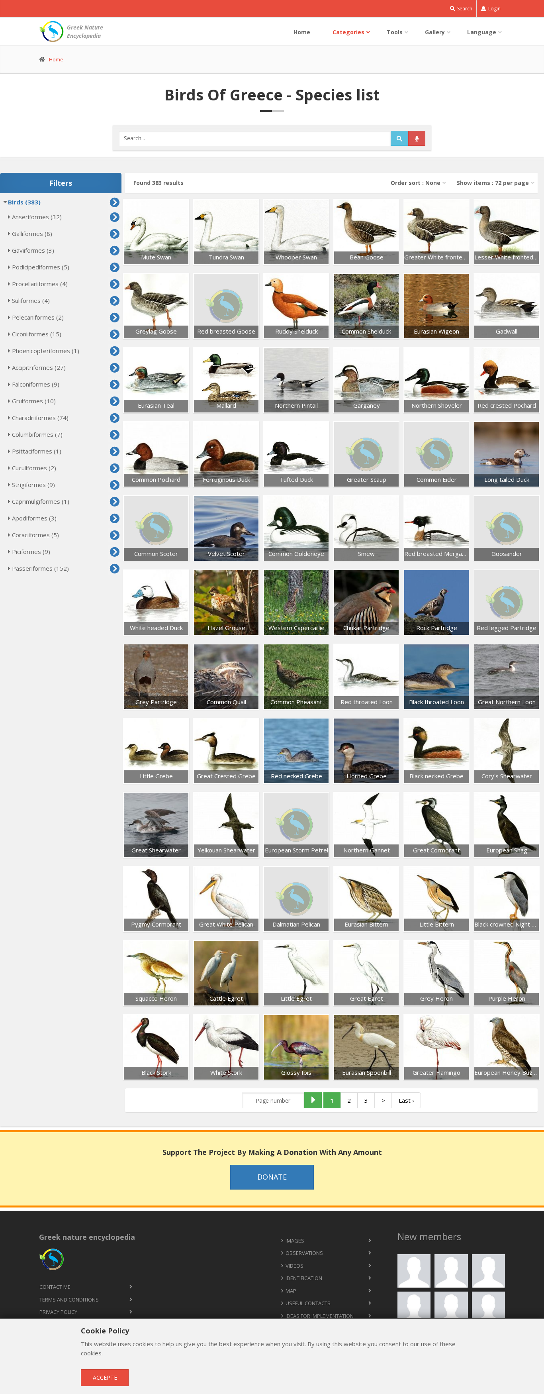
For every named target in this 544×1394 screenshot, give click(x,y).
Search (464, 8)
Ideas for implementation (320, 1315)
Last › (406, 1100)
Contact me (54, 1286)
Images (295, 1240)
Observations (304, 1253)
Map (291, 1290)
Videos (294, 1265)
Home (302, 32)
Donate (272, 1177)
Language (481, 32)
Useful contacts (308, 1303)
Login (494, 8)
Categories (348, 32)
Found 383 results (158, 183)
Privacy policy (58, 1311)
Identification (304, 1278)
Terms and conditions (69, 1299)
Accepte (105, 1377)
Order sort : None (415, 183)
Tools (395, 32)
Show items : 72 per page (493, 183)
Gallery (435, 32)
